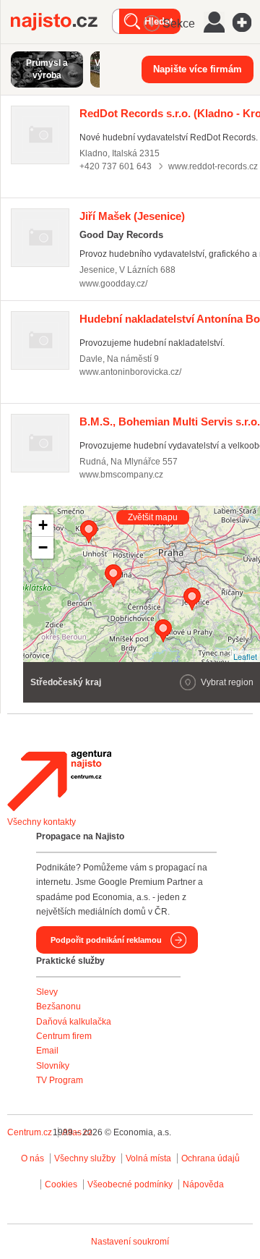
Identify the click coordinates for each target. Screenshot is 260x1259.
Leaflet (245, 656)
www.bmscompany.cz (121, 475)
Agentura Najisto (59, 780)
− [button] (43, 547)
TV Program (59, 1080)
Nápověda (203, 1184)
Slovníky (52, 1066)
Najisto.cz (61, 22)
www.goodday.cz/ (113, 284)
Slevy (47, 992)
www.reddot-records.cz (213, 166)
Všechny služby (86, 1158)
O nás (32, 1158)
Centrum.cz (29, 1132)
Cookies (61, 1184)
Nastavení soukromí (130, 1242)
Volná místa (148, 1158)
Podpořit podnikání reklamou (106, 940)
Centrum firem (64, 1036)
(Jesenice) (132, 216)
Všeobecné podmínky (130, 1184)
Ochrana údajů (210, 1158)
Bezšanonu (58, 1006)
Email (47, 1051)
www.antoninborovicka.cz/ (130, 372)
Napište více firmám (197, 69)
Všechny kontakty (41, 822)
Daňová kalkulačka (73, 1022)
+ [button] (43, 525)
